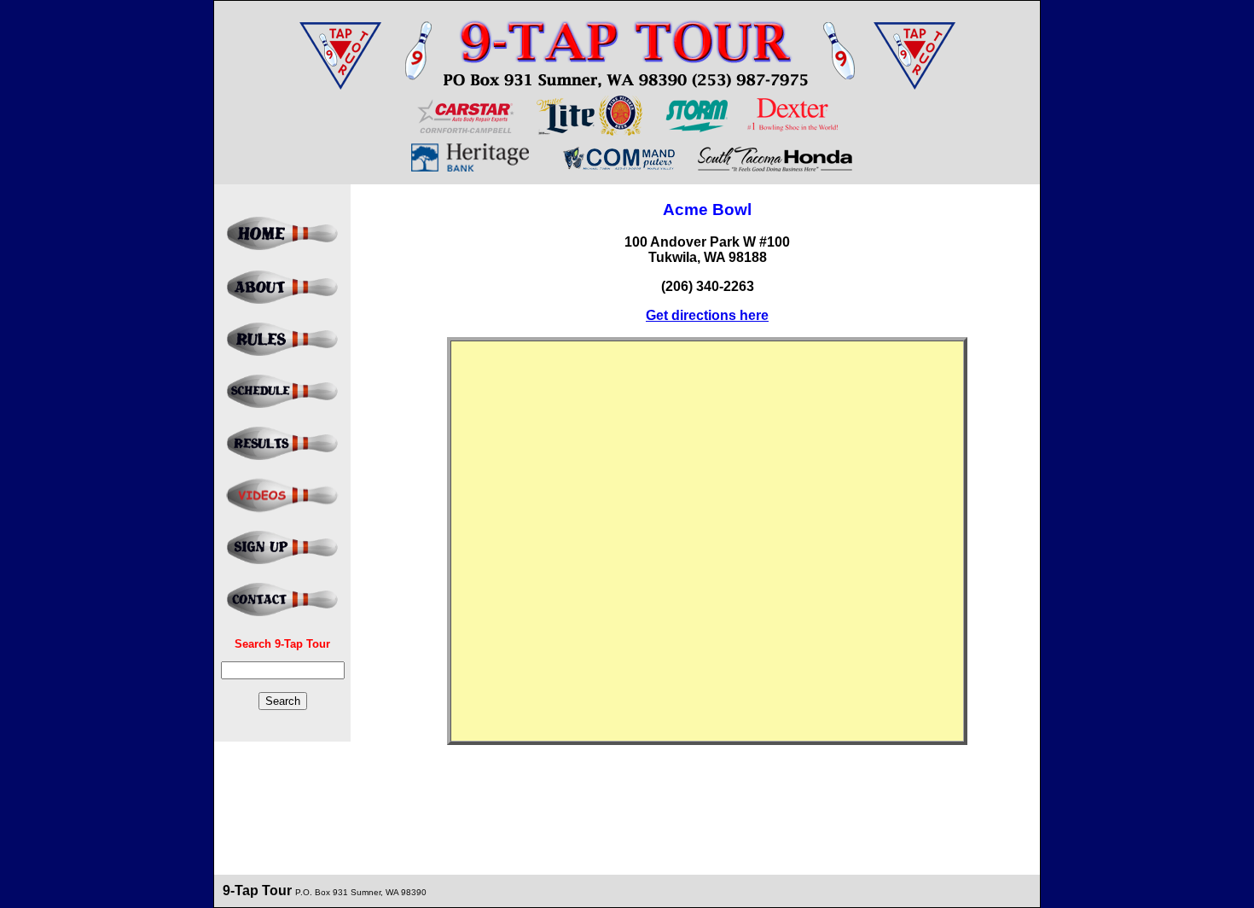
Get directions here (707, 315)
